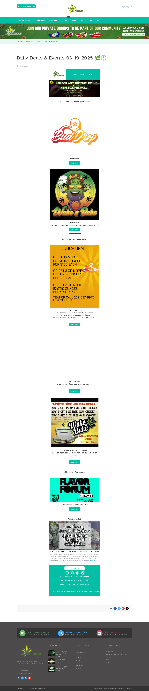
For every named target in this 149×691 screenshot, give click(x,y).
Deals (75, 74)
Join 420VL (109, 662)
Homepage (20, 41)
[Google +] (123, 608)
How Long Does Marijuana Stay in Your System (63, 652)
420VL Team (59, 656)
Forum (108, 659)
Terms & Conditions (83, 584)
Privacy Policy (98, 688)
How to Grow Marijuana (60, 660)
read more (93, 560)
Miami (78, 660)
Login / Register (126, 6)
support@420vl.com (26, 673)
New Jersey (79, 665)
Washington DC (80, 652)
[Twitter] (83, 573)
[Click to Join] (74, 31)
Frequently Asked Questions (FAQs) (116, 654)
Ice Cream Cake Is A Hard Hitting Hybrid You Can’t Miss (74, 551)
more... (19, 665)
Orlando (78, 668)
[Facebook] (72, 573)
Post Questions (110, 657)
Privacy (71, 584)
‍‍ (90, 20)
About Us (121, 688)
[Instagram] (77, 573)
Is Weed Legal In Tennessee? (62, 667)
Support (62, 584)
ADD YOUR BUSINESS (26, 6)
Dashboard (109, 651)
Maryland (79, 655)
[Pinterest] (127, 608)
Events (82, 74)
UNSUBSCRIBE (94, 591)
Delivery (90, 74)
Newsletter (29, 41)
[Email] (67, 573)
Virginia (78, 657)
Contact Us (129, 688)
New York (79, 663)
